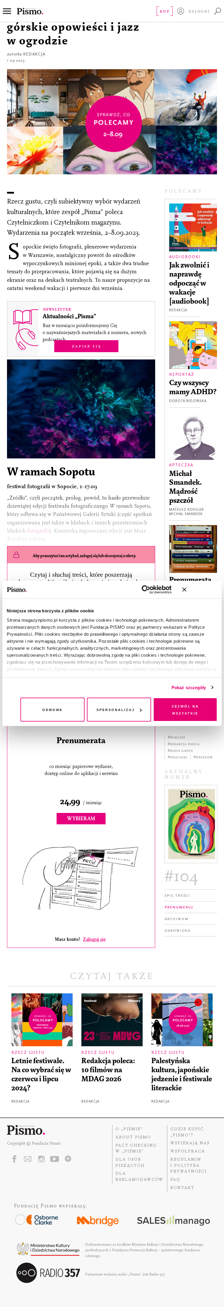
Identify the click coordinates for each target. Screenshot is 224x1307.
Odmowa (52, 709)
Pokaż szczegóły (189, 687)
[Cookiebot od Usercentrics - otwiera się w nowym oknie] (146, 589)
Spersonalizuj (116, 709)
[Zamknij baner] (199, 590)
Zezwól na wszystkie (185, 709)
